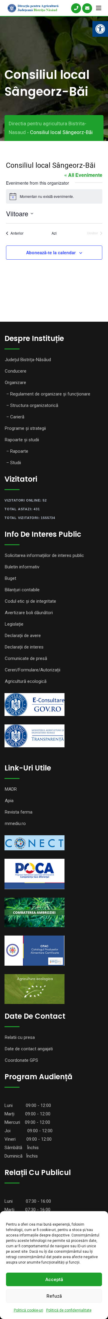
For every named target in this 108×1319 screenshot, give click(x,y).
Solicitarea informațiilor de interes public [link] (44, 555)
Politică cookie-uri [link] (28, 1310)
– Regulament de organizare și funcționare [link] (48, 394)
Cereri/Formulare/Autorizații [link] (32, 670)
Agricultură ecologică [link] (25, 681)
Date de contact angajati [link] (29, 1049)
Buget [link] (10, 578)
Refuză (54, 1296)
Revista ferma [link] (18, 812)
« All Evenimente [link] (83, 174)
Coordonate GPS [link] (21, 1060)
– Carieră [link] (15, 417)
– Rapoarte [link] (17, 451)
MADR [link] (11, 789)
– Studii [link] (13, 462)
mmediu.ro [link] (15, 823)
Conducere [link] (15, 371)
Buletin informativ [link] (22, 567)
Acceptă (54, 1279)
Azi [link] (54, 233)
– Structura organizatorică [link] (32, 405)
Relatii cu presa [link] (20, 1037)
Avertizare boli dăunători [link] (29, 612)
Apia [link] (9, 800)
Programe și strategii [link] (25, 428)
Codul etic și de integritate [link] (30, 601)
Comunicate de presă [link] (26, 658)
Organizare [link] (15, 382)
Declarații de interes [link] (24, 647)
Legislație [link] (14, 624)
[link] (100, 29)
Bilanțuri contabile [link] (22, 589)
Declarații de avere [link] (23, 635)
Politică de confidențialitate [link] (69, 1310)
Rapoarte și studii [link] (22, 439)
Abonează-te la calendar (51, 252)
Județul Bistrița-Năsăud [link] (28, 359)
